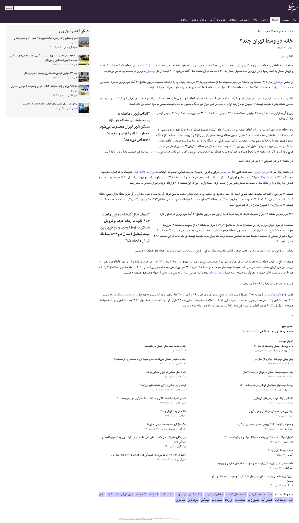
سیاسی (285, 20)
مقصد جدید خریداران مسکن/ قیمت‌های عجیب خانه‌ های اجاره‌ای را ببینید (255, 463)
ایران (295, 20)
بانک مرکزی (274, 294)
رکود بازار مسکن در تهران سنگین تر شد (166, 372)
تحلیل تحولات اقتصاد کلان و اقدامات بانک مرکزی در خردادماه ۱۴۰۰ (258, 437)
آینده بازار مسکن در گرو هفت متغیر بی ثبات (163, 385)
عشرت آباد (216, 272)
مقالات (183, 20)
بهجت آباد (281, 500)
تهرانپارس (225, 172)
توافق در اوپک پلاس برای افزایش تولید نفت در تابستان (49, 104)
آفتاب (262, 332)
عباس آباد (266, 500)
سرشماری (278, 82)
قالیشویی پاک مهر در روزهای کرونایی (273, 398)
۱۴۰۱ (273, 31)
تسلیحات (189, 250)
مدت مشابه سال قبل (123, 294)
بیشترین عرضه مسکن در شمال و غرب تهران (271, 411)
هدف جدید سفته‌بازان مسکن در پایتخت (165, 346)
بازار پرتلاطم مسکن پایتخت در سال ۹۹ (273, 346)
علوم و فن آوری (218, 20)
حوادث (233, 20)
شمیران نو (152, 172)
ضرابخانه (264, 177)
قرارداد (109, 65)
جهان (255, 20)
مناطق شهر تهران (254, 98)
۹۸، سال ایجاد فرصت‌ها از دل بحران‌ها (166, 424)
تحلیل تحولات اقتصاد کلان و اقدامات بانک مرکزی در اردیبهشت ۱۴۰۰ (151, 398)
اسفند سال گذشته (150, 65)
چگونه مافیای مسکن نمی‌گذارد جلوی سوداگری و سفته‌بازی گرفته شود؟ (150, 359)
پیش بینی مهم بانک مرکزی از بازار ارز (273, 359)
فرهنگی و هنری (198, 20)
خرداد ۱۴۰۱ (262, 31)
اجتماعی (244, 20)
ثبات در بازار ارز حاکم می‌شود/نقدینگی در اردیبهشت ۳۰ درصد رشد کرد (148, 455)
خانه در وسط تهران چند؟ (280, 332)
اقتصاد (275, 20)
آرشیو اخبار (285, 31)
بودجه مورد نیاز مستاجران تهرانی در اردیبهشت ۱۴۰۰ (266, 385)
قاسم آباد (153, 494)
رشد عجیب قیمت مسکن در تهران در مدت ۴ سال (268, 372)
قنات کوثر (139, 172)
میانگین (214, 177)
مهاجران (150, 71)
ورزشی (264, 20)
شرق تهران (259, 172)
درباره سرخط (147, 518)
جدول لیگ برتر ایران (126, 518)
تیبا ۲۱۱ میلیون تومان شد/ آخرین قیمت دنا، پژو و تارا (50, 73)
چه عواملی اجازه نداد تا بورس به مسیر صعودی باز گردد (265, 424)
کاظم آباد (275, 177)
